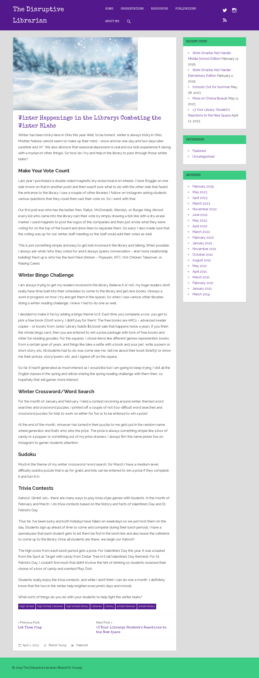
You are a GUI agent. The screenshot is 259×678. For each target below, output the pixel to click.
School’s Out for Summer (211, 87)
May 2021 (199, 266)
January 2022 (202, 243)
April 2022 (199, 226)
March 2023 (201, 203)
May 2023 (199, 192)
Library (109, 606)
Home (109, 8)
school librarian (126, 606)
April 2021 (199, 271)
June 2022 (200, 215)
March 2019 (201, 294)
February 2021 (202, 283)
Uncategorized (203, 156)
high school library (77, 606)
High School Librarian (50, 606)
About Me (112, 21)
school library (146, 606)
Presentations (132, 8)
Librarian (96, 606)
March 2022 (201, 232)
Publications (185, 8)
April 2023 (199, 198)
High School (26, 606)
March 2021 (201, 277)
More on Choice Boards (209, 98)
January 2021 (202, 288)
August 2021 (201, 260)
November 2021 (204, 249)
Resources (159, 8)
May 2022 (199, 220)
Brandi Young (57, 645)
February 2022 (203, 237)
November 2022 (204, 209)
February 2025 (203, 186)
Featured (82, 645)
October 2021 (202, 254)
